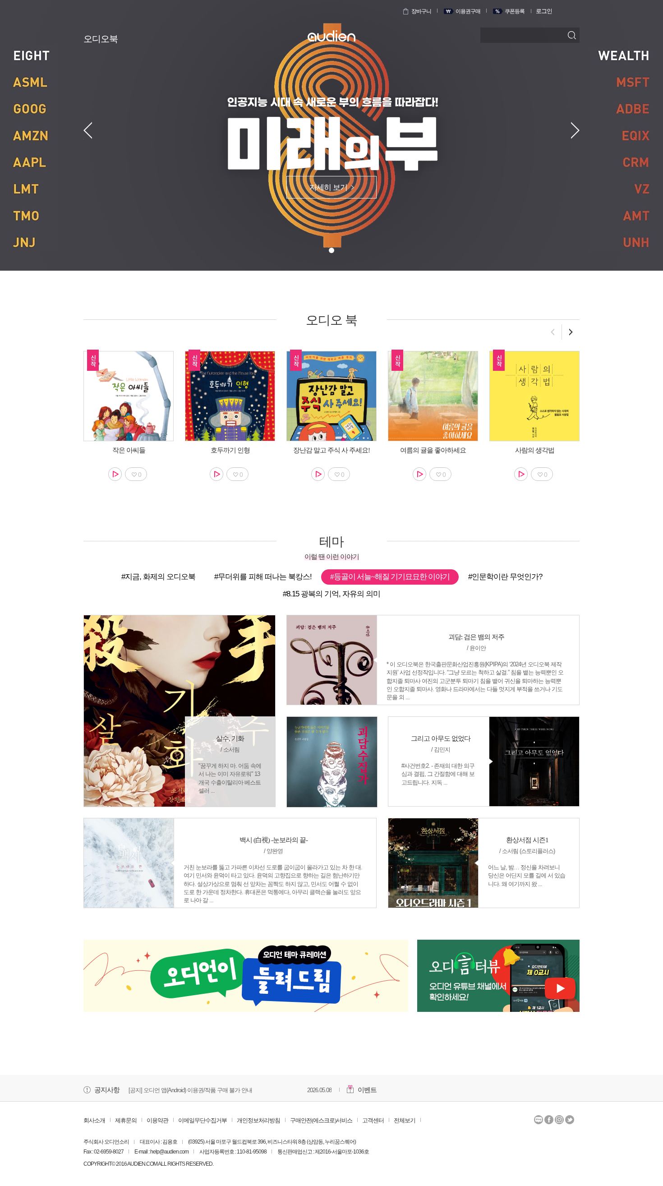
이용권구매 (468, 11)
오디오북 (100, 39)
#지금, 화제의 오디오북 (158, 576)
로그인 (544, 11)
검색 (564, 35)
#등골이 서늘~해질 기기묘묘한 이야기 (390, 576)
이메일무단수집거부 (202, 1120)
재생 (115, 474)
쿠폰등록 (515, 11)
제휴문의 (126, 1120)
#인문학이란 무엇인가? (505, 576)
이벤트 (367, 1090)
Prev (87, 130)
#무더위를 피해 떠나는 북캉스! (263, 576)
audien (331, 36)
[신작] (128, 396)
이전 (551, 332)
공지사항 (107, 1090)
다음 (572, 332)
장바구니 (421, 11)
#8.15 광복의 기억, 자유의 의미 (331, 594)
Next (575, 130)
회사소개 (94, 1120)
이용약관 (157, 1120)
